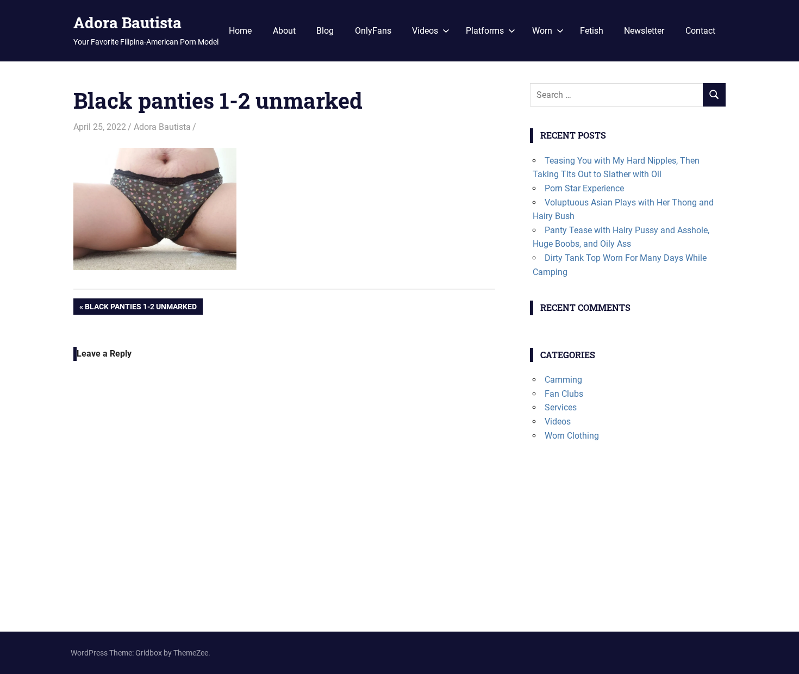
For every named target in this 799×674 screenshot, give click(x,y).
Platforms (485, 31)
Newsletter (644, 31)
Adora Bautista (127, 23)
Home (240, 31)
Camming (563, 380)
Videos (425, 31)
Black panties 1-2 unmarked (140, 308)
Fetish (591, 31)
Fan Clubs (564, 394)
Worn (542, 31)
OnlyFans (373, 31)
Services (561, 407)
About (284, 31)
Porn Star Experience (584, 188)
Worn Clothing (572, 435)
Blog (325, 31)
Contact (700, 31)
